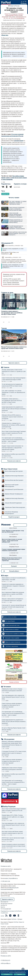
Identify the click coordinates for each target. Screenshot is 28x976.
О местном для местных (12, 625)
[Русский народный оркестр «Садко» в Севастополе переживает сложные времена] (4, 226)
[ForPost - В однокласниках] (18, 916)
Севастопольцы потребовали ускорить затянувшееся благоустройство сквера (16, 209)
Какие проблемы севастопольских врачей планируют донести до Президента (18, 233)
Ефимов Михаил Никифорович (14, 494)
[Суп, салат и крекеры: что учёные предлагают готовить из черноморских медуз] (4, 201)
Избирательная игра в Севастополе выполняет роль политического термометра (12, 559)
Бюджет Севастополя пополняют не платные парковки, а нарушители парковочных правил (12, 447)
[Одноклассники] (6, 186)
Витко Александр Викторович (14, 471)
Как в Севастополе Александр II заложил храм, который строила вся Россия (14, 432)
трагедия (22, 307)
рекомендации (18, 140)
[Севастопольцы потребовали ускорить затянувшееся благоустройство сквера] (4, 207)
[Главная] (6, 2)
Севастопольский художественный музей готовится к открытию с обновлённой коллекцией (15, 215)
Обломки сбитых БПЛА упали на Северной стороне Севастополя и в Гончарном (12, 416)
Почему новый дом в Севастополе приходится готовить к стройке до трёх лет (14, 371)
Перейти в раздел (14, 517)
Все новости (4, 902)
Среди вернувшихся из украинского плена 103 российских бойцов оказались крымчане (14, 408)
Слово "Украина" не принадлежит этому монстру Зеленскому (13, 531)
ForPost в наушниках (12, 646)
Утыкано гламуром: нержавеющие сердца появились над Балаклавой (13, 550)
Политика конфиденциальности (17, 972)
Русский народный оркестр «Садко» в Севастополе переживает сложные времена (17, 227)
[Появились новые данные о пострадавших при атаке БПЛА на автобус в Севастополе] (14, 294)
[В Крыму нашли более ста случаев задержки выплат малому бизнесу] (4, 220)
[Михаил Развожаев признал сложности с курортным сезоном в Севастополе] (14, 330)
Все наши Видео (10, 621)
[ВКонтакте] (3, 186)
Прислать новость (14, 363)
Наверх (23, 969)
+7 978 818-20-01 (5, 960)
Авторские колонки (6, 903)
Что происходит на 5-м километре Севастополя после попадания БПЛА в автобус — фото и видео (13, 439)
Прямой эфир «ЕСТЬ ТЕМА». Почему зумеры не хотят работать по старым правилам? (13, 816)
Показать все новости (14, 461)
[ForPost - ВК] (10, 916)
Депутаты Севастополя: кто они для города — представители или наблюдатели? (12, 541)
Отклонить (7, 974)
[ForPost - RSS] (6, 916)
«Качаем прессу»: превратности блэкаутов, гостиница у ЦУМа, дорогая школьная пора (13, 425)
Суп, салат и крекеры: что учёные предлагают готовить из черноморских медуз (17, 203)
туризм (23, 343)
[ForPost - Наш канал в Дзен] (21, 916)
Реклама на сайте (6, 866)
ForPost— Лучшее (17, 919)
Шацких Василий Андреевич (13, 503)
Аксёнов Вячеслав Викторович (14, 480)
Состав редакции (6, 909)
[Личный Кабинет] (22, 1)
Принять (19, 974)
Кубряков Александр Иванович (14, 475)
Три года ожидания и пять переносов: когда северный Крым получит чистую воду (13, 697)
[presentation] (3, 322)
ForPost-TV (4, 905)
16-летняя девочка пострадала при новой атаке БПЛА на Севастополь (12, 385)
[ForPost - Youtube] (14, 916)
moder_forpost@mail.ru (11, 878)
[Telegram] (10, 186)
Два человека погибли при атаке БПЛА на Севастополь (13, 455)
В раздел (14, 566)
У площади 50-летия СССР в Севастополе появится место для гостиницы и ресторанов (14, 753)
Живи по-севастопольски (12, 642)
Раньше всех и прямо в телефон (14, 633)
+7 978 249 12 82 (5, 881)
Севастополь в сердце (12, 629)
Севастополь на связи (10, 617)
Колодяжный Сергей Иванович (14, 489)
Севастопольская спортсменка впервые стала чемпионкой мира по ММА (13, 378)
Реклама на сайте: (6, 956)
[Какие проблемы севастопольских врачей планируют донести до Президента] (4, 232)
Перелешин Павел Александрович (15, 507)
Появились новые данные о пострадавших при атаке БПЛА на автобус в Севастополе (11, 313)
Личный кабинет (14, 571)
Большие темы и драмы (12, 638)
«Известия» (4, 35)
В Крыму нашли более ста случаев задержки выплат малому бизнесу (16, 221)
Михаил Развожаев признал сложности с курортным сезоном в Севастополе (14, 347)
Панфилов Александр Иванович (14, 498)
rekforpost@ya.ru (5, 963)
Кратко (3, 907)
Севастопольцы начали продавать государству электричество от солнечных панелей (12, 705)
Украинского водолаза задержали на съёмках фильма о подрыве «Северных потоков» (13, 585)
